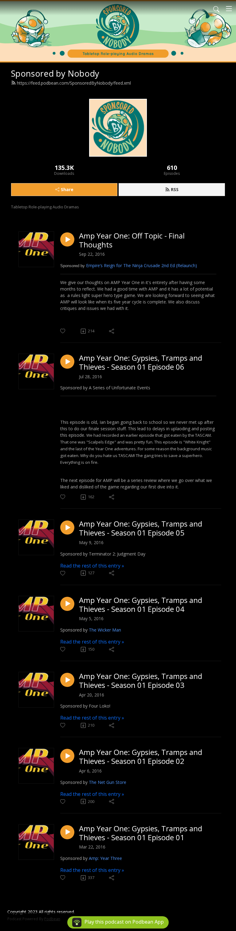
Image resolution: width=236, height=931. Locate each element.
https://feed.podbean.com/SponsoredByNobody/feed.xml (74, 83)
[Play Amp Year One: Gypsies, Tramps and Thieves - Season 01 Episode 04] (67, 604)
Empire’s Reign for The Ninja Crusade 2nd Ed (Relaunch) (141, 265)
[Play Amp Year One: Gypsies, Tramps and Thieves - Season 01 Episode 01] (67, 832)
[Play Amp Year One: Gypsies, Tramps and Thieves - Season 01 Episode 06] (67, 362)
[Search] (216, 8)
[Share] (112, 331)
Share (67, 189)
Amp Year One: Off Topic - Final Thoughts (132, 240)
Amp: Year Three (105, 858)
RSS (175, 189)
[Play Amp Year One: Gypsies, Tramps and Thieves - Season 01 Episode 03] (67, 680)
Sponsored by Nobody (55, 73)
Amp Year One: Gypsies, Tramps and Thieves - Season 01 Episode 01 (140, 833)
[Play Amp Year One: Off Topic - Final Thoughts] (67, 239)
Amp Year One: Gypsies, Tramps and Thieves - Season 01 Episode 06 (140, 362)
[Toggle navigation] (229, 8)
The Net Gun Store (107, 782)
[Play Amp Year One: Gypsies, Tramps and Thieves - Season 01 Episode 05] (67, 527)
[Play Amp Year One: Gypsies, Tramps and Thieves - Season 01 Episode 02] (67, 756)
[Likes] (63, 331)
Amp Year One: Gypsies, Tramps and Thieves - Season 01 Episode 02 (140, 757)
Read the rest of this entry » (92, 565)
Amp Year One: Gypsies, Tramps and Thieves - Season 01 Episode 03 (140, 681)
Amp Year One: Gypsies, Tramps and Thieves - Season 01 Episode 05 (140, 528)
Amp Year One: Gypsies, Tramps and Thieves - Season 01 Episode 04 (140, 605)
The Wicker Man (105, 630)
